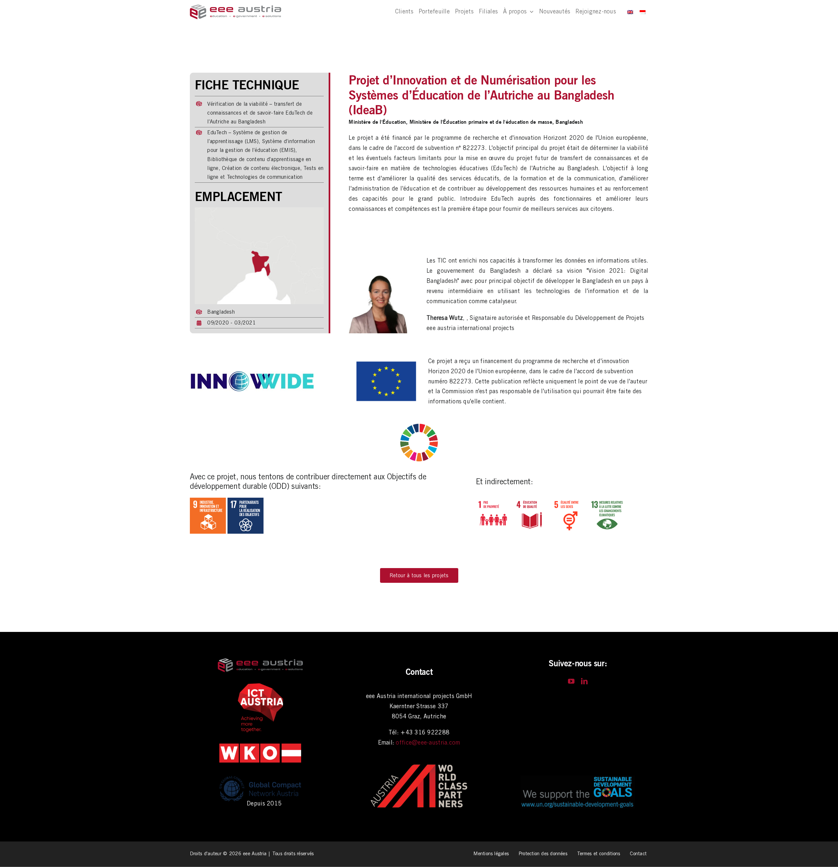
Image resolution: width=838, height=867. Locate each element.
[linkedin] (584, 681)
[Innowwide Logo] (252, 374)
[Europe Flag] (386, 359)
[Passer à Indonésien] (643, 12)
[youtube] (571, 681)
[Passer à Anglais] (630, 12)
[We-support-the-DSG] (577, 778)
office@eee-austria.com (428, 742)
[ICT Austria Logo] (260, 684)
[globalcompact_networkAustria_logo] (260, 775)
